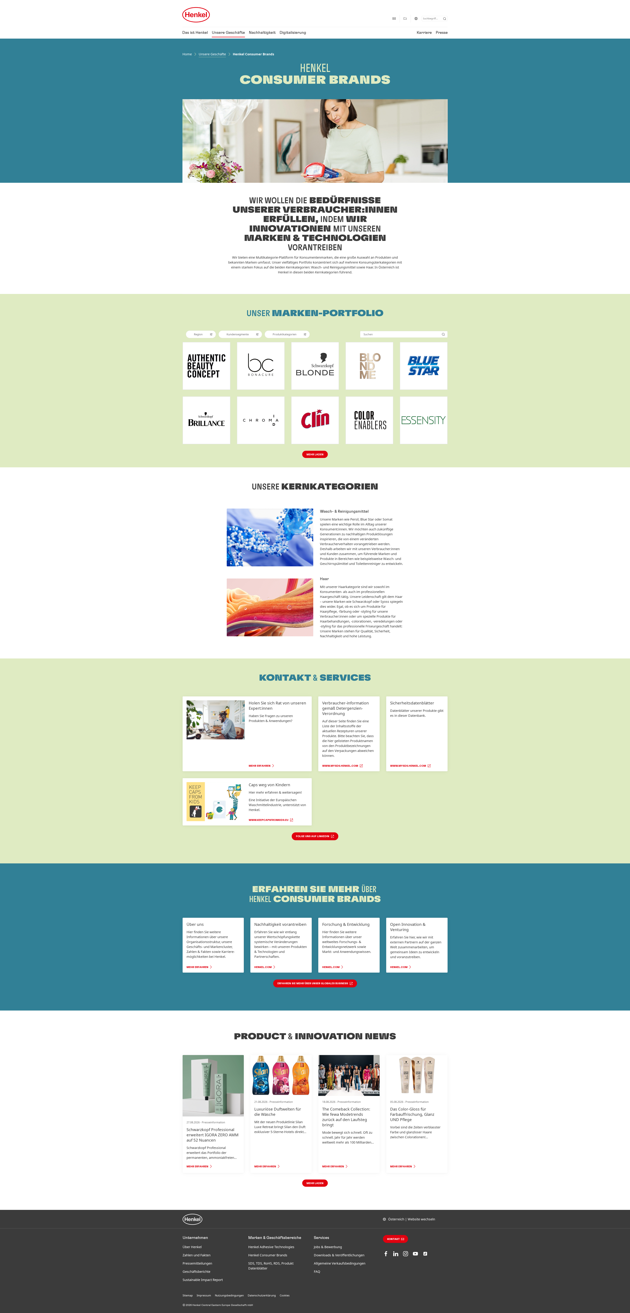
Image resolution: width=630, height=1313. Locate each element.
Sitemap (188, 1295)
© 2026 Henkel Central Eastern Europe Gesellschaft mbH (218, 1305)
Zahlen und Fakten (196, 1255)
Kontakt (393, 1239)
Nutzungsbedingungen (229, 1295)
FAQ (317, 1271)
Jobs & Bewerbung (328, 1247)
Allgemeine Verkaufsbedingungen (339, 1263)
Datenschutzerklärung (262, 1295)
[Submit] (444, 18)
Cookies (285, 1295)
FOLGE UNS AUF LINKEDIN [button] (312, 836)
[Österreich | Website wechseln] (416, 18)
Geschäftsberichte (196, 1271)
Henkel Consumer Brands (267, 1255)
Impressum (204, 1295)
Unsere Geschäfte (228, 33)
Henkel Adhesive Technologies (271, 1247)
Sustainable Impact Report (203, 1280)
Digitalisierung (293, 33)
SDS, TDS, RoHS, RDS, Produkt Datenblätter (271, 1265)
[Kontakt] (394, 18)
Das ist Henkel (195, 33)
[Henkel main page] (196, 15)
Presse (442, 33)
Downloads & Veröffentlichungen (339, 1255)
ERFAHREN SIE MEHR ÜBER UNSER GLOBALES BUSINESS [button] (312, 983)
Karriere (424, 33)
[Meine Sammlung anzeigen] (405, 18)
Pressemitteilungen (197, 1263)
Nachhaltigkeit (262, 33)
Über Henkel (192, 1247)
